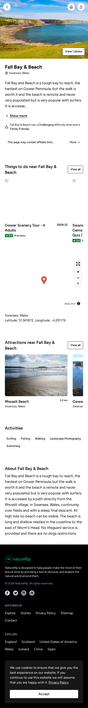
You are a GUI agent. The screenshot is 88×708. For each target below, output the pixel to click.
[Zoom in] (78, 272)
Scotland (28, 642)
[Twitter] (15, 593)
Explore (10, 613)
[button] (44, 280)
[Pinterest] (31, 593)
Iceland (23, 649)
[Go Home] (71, 7)
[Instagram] (23, 593)
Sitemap (67, 613)
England (11, 642)
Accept (44, 694)
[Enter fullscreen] (78, 264)
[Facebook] (7, 593)
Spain (51, 649)
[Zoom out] (78, 278)
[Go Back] (7, 7)
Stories (25, 613)
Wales (9, 649)
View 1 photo (73, 51)
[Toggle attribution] (78, 303)
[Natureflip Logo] (44, 559)
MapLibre (70, 303)
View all (75, 169)
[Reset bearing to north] (78, 284)
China (38, 649)
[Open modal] (81, 7)
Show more (18, 116)
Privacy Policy (46, 613)
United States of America (58, 642)
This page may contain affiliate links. (42, 142)
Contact (11, 620)
